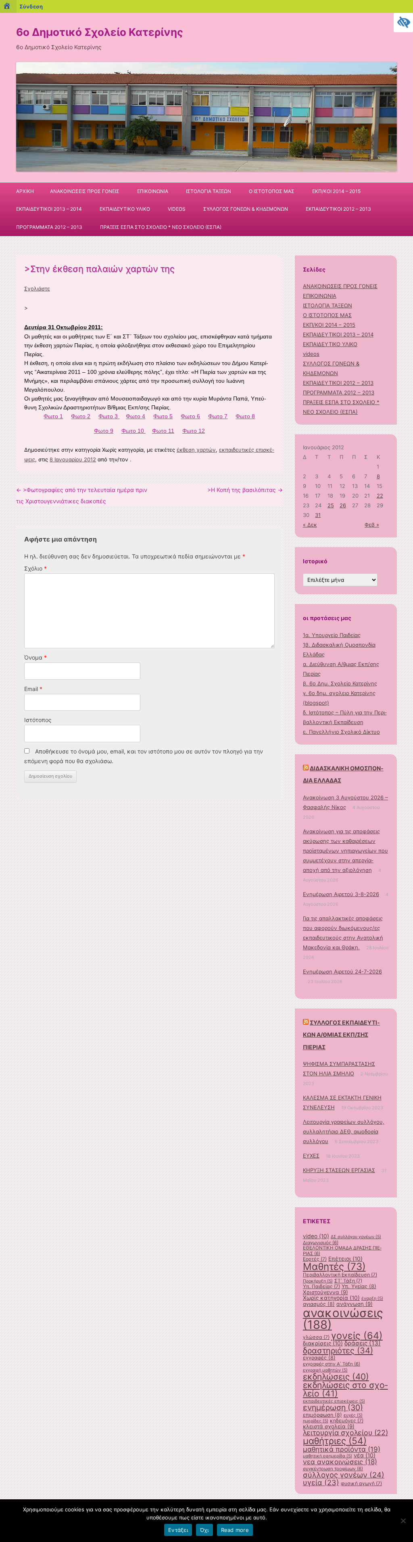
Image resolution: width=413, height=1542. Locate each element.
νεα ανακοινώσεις (340, 1462)
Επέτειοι (345, 1259)
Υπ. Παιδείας (321, 1286)
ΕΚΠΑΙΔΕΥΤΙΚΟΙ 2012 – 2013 (338, 209)
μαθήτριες (335, 1440)
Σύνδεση (31, 6)
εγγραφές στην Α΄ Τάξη (331, 1364)
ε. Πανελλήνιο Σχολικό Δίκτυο (341, 731)
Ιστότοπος (38, 719)
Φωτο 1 (53, 416)
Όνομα (35, 657)
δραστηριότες (338, 1350)
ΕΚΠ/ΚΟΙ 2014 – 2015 (336, 191)
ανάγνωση (354, 1304)
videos (177, 209)
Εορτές (315, 1259)
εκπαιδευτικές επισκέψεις (334, 1401)
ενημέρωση (333, 1407)
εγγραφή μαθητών (325, 1370)
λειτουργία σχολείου (345, 1432)
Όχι (204, 1530)
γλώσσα (316, 1337)
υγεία (321, 1482)
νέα (364, 1455)
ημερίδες (315, 1421)
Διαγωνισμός (320, 1242)
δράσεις (362, 1343)
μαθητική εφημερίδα (327, 1456)
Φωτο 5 (163, 416)
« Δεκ (310, 524)
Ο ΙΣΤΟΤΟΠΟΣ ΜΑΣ (271, 191)
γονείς (357, 1335)
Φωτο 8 (245, 416)
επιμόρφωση (322, 1415)
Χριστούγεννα (325, 1292)
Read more (235, 1530)
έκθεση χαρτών (196, 449)
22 (380, 495)
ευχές (353, 1415)
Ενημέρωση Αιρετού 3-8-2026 (341, 894)
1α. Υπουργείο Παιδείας (332, 635)
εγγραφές (319, 1358)
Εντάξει (178, 1530)
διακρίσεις (323, 1343)
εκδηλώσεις (336, 1377)
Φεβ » (372, 524)
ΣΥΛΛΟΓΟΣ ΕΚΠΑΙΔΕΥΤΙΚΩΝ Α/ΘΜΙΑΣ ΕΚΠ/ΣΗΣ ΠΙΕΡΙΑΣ (341, 1034)
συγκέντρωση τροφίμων (333, 1468)
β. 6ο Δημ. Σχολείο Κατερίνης (340, 683)
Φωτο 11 (163, 431)
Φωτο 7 (217, 416)
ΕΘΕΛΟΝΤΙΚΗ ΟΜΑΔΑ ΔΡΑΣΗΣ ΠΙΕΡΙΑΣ (342, 1250)
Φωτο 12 (193, 431)
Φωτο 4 (135, 416)
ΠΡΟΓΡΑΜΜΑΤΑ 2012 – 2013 (49, 227)
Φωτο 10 (133, 431)
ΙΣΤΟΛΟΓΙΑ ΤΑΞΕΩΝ (208, 191)
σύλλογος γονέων (343, 1474)
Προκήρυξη (318, 1281)
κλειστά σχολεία (329, 1426)
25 (330, 505)
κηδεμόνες (346, 1420)
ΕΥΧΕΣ (311, 1155)
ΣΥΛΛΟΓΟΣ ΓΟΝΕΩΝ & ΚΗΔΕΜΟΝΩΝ (245, 209)
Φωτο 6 (190, 416)
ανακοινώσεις (343, 1319)
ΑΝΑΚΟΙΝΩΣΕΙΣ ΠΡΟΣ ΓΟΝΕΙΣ (84, 191)
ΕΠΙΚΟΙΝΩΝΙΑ (152, 191)
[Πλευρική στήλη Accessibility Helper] (403, 22)
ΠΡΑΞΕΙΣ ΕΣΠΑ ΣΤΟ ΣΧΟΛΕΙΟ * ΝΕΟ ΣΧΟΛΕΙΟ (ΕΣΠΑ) (160, 227)
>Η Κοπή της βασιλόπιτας (245, 489)
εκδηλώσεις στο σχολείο (345, 1389)
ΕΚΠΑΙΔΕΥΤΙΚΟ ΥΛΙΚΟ (125, 209)
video (316, 1236)
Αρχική (25, 191)
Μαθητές (334, 1266)
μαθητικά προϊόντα (341, 1449)
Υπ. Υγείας (359, 1286)
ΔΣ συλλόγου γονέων (356, 1236)
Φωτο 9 (103, 431)
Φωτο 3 (108, 416)
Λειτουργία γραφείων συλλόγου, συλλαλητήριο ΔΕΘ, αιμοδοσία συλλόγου (343, 1131)
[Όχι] (403, 1521)
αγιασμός (319, 1304)
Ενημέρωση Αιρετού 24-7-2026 (342, 971)
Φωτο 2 (80, 416)
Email (33, 688)
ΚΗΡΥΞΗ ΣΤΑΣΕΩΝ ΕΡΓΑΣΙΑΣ (339, 1170)
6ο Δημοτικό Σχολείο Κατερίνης (99, 32)
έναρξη (372, 1298)
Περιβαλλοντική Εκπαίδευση (340, 1275)
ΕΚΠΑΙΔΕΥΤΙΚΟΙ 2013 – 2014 (49, 209)
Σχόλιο (35, 568)
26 (343, 505)
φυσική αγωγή (361, 1483)
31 (318, 515)
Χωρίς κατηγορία (331, 1298)
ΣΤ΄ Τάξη (348, 1281)
